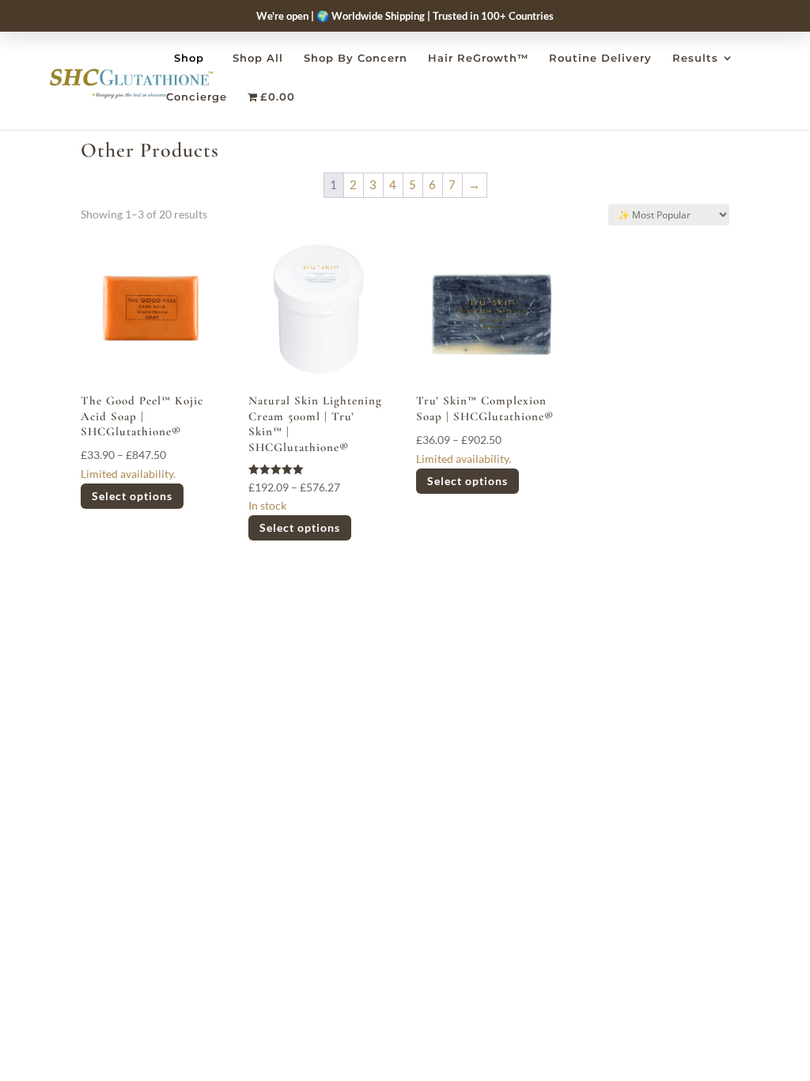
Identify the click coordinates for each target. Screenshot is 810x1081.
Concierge (196, 97)
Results (695, 58)
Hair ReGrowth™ (478, 58)
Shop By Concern (355, 58)
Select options (132, 496)
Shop (189, 57)
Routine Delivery (600, 58)
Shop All (258, 58)
